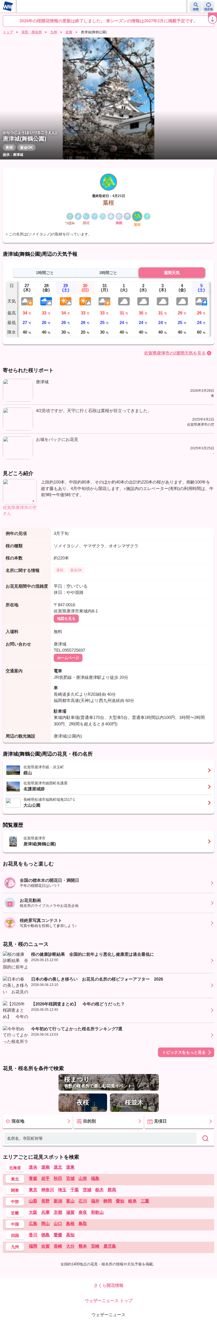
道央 (33, 1167)
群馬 (112, 1189)
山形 (83, 1178)
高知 (70, 1234)
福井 (95, 1200)
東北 (15, 1179)
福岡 (33, 1246)
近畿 (15, 1213)
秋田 (58, 1178)
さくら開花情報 (108, 1285)
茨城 (87, 1189)
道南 (45, 1167)
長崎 (58, 1246)
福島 (95, 1178)
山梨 (33, 1200)
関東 (15, 1190)
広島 (33, 1223)
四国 (15, 1235)
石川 (83, 1200)
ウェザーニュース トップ (109, 1300)
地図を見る (66, 618)
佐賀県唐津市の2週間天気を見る (175, 353)
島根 (70, 1223)
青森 (33, 1178)
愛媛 (58, 1234)
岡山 (45, 1223)
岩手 (45, 1178)
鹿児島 (109, 1246)
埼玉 (62, 1189)
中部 (15, 1201)
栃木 (99, 1189)
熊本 (83, 1246)
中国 (15, 1224)
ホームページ (68, 658)
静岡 (107, 1200)
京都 (58, 1212)
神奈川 (47, 1189)
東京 (33, 1189)
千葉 (74, 1189)
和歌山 (97, 1212)
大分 (70, 1246)
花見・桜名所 (31, 32)
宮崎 (95, 1246)
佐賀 (69, 32)
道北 (58, 1167)
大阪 (33, 1212)
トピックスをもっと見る (184, 1052)
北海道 (15, 1167)
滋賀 (70, 1212)
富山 (70, 1200)
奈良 (83, 1212)
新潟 (58, 1200)
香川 (33, 1234)
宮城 (70, 1178)
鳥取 (83, 1223)
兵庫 (45, 1212)
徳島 (45, 1234)
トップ (8, 32)
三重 (145, 1200)
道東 (70, 1167)
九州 (53, 32)
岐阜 (132, 1200)
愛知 (120, 1200)
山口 (58, 1223)
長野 (45, 1200)
